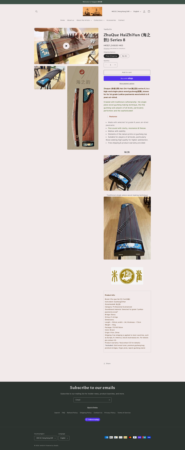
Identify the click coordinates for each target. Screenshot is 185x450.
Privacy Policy (109, 413)
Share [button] (108, 363)
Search (57, 413)
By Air (124, 56)
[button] (36, 11)
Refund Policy (72, 413)
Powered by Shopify (52, 445)
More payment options (127, 83)
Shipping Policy (86, 413)
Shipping (106, 48)
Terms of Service (124, 413)
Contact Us (98, 413)
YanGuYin (42, 445)
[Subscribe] (109, 399)
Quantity (106, 60)
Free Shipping (111, 56)
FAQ (63, 413)
